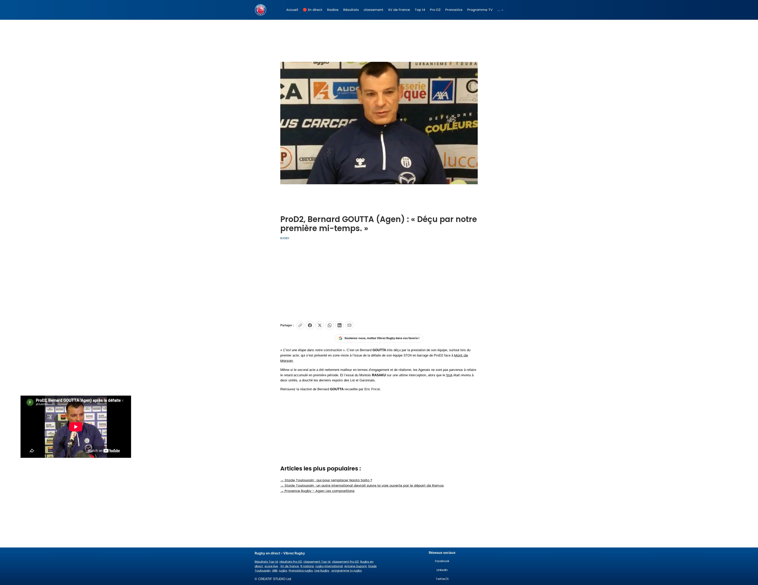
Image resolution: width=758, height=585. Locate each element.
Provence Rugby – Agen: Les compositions (317, 490)
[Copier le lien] (300, 325)
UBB (274, 571)
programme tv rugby (347, 571)
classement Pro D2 (345, 562)
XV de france (289, 566)
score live (271, 566)
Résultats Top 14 (266, 562)
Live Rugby (321, 571)
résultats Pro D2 (291, 562)
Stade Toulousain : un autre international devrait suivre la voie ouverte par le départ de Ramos (362, 485)
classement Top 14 (316, 562)
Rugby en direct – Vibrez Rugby (280, 553)
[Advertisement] (379, 280)
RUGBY (284, 238)
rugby (283, 571)
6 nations (307, 566)
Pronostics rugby (301, 571)
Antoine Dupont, (355, 566)
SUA (449, 375)
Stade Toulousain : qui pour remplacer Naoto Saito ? (326, 480)
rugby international (329, 566)
